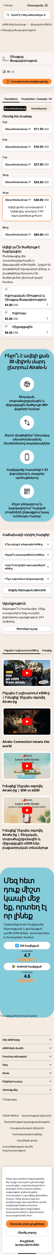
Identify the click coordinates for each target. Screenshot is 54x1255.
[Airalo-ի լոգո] (10, 5)
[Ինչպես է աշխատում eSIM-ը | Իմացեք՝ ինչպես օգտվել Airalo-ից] (27, 673)
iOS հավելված (29, 945)
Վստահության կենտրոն (36, 1115)
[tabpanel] (27, 170)
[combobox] (27, 15)
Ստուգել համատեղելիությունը (29, 81)
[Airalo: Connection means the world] (27, 721)
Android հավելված (29, 966)
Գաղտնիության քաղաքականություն (27, 1121)
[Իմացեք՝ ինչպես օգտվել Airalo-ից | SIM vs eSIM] (27, 766)
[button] (46, 5)
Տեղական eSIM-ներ (42, 24)
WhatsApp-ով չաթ (27, 628)
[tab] (11, 98)
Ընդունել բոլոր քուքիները (27, 1224)
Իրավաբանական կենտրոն (27, 1128)
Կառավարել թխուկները (27, 1134)
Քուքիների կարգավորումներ (27, 1242)
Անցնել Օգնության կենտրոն (27, 590)
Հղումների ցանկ (27, 1140)
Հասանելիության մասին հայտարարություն (17, 1148)
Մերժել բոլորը (27, 1232)
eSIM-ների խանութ (14, 24)
